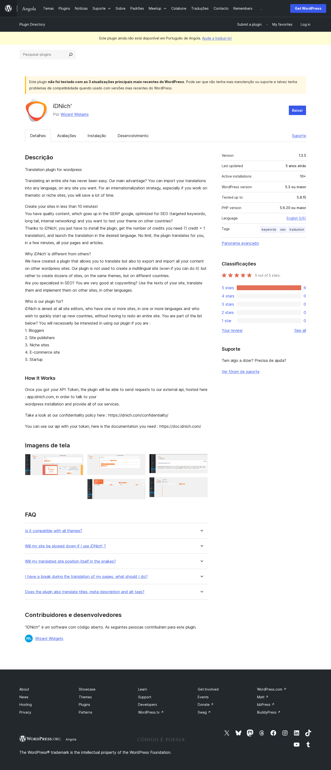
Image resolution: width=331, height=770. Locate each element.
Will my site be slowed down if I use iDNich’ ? (65, 546)
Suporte (299, 135)
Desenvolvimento (133, 135)
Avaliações (66, 135)
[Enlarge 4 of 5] (201, 460)
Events (203, 697)
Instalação (96, 135)
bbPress (266, 704)
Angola (71, 739)
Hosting (25, 704)
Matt (262, 697)
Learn (142, 689)
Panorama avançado (240, 243)
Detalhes (38, 135)
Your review (232, 330)
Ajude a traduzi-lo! (217, 38)
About (24, 689)
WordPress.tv (151, 712)
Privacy (25, 712)
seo (283, 229)
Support (144, 697)
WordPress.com (271, 689)
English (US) (296, 218)
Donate (206, 704)
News (23, 697)
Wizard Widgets (75, 114)
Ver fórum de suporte (241, 371)
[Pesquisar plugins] (71, 54)
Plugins (84, 704)
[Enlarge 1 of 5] (76, 460)
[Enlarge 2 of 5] (138, 460)
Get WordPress (308, 8)
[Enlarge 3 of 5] (138, 485)
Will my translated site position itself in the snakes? (70, 561)
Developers (147, 704)
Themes (85, 697)
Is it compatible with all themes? (53, 531)
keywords (269, 229)
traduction (297, 229)
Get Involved (208, 689)
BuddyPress (269, 712)
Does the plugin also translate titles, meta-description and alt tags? (84, 592)
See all (300, 330)
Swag (204, 712)
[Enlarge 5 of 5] (201, 483)
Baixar (297, 110)
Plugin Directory (32, 24)
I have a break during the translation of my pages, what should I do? (86, 576)
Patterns (85, 712)
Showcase (87, 689)
